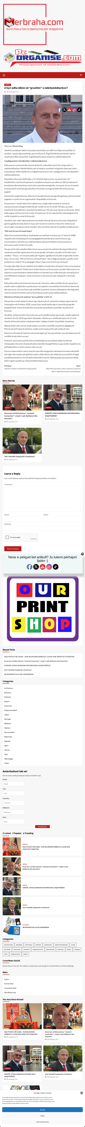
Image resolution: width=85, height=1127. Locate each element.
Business (7, 693)
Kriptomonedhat (10, 710)
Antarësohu (42, 826)
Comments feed (10, 988)
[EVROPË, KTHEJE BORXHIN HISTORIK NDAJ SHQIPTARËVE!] (12, 886)
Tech (6, 754)
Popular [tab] (17, 833)
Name (7, 515)
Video (6, 763)
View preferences (42, 1122)
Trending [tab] (28, 833)
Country (6, 798)
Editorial (7, 697)
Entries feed (8, 984)
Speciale (7, 741)
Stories (7, 750)
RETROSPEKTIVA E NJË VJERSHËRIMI (19, 674)
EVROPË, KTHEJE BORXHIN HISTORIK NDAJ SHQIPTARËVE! (27, 665)
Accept (42, 1110)
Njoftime (7, 723)
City (4, 789)
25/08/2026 (11, 422)
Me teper (7, 719)
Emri (4, 817)
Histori (7, 701)
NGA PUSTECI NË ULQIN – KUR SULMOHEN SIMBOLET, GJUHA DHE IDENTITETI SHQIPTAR (39, 657)
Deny (42, 1116)
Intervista (8, 706)
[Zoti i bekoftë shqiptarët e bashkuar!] (22, 441)
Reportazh (8, 737)
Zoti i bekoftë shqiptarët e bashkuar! (19, 456)
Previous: (20, 367)
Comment (8, 484)
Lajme (6, 715)
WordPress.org (10, 992)
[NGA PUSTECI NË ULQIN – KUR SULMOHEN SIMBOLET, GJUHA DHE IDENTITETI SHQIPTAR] (12, 846)
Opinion (7, 85)
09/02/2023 (12, 92)
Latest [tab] (7, 833)
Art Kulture (8, 688)
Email (46, 515)
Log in (6, 979)
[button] (82, 1093)
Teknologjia (8, 759)
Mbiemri (6, 808)
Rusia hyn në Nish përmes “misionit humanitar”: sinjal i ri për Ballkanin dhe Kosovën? (21, 416)
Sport (6, 746)
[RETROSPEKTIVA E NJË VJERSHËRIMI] (12, 926)
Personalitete (9, 732)
